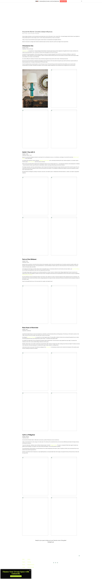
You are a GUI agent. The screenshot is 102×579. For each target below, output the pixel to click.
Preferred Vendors (30, 567)
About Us (24, 14)
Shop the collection (63, 1)
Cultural (29, 33)
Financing (29, 561)
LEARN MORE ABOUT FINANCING (16, 576)
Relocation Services (30, 564)
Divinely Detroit (66, 14)
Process (23, 564)
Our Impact (73, 14)
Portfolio (28, 14)
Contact (77, 14)
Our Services (33, 14)
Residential (37, 33)
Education (33, 33)
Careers (28, 559)
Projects (23, 561)
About (23, 559)
